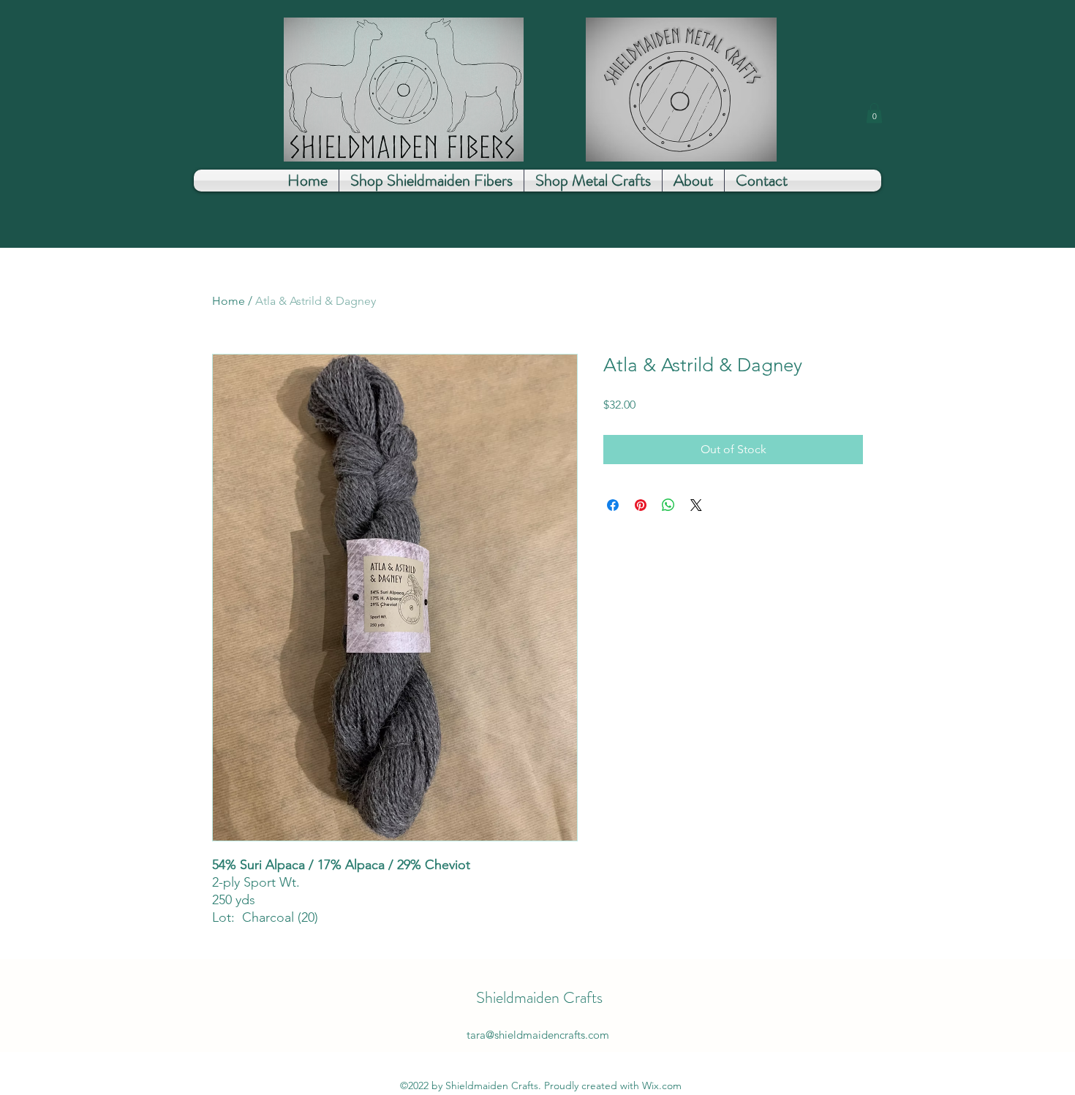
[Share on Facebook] (613, 505)
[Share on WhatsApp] (668, 505)
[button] (874, 113)
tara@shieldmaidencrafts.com (538, 1035)
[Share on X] (696, 505)
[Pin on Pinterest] (640, 505)
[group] (537, 310)
